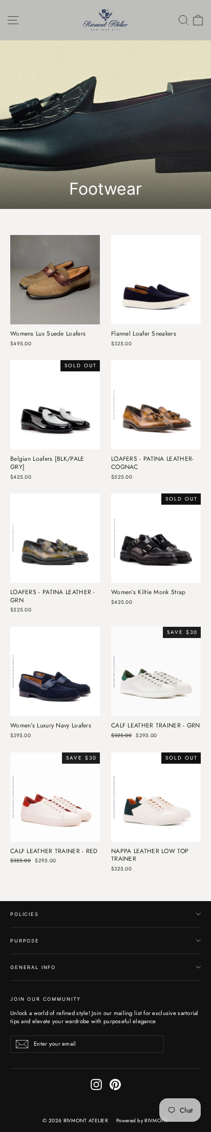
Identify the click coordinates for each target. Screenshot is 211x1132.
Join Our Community (45, 999)
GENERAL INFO (33, 967)
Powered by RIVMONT (142, 1120)
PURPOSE (24, 941)
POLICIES (24, 914)
